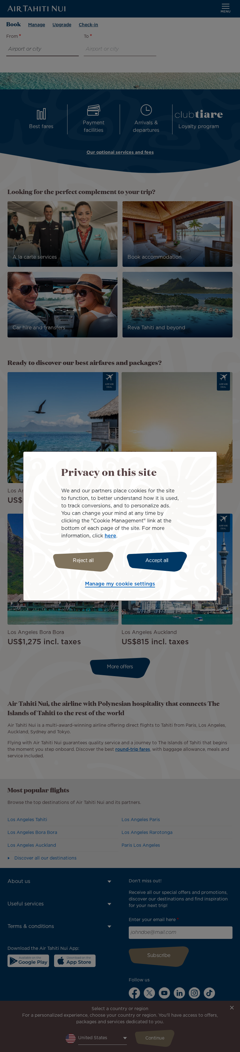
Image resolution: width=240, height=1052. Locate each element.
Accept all (156, 560)
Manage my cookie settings (120, 584)
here (110, 536)
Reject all (83, 560)
